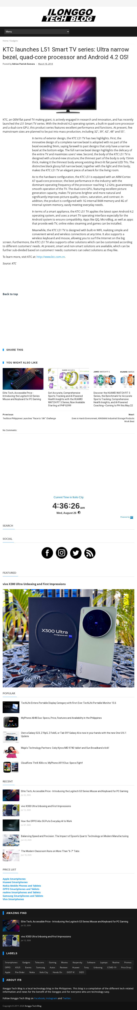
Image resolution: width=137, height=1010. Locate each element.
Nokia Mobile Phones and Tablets (22, 885)
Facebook (39, 998)
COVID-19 (111, 967)
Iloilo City (44, 972)
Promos (127, 962)
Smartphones (11, 962)
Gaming (52, 962)
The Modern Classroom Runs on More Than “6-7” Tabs (50, 851)
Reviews (63, 967)
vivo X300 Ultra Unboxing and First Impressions (46, 806)
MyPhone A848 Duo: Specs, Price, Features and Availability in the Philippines (61, 718)
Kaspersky (77, 962)
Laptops (104, 962)
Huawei (75, 967)
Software (91, 962)
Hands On (57, 972)
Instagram (51, 998)
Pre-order (20, 972)
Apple (7, 972)
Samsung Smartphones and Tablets (23, 895)
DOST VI (70, 972)
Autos (52, 967)
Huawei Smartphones (15, 882)
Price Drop (126, 967)
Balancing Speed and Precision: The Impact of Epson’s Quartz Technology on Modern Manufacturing (74, 836)
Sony (86, 967)
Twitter (67, 998)
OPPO (7, 967)
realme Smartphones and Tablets (22, 892)
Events (28, 967)
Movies (64, 962)
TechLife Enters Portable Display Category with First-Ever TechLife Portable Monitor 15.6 (68, 703)
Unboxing (98, 967)
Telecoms (39, 962)
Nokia (32, 972)
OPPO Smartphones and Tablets (21, 889)
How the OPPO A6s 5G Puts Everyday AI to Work (46, 821)
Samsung (40, 967)
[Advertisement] (16, 186)
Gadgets (26, 962)
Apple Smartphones (14, 878)
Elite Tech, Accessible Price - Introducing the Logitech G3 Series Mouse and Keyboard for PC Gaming (22, 396)
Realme (115, 962)
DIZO (81, 972)
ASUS (17, 967)
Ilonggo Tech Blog (33, 1006)
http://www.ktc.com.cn (51, 257)
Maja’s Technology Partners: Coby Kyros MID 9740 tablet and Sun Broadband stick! (65, 748)
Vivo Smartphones (13, 899)
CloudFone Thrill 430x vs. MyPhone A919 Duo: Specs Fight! (52, 763)
